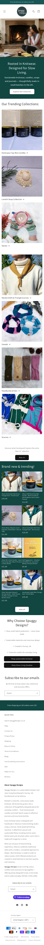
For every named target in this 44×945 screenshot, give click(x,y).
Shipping (8, 741)
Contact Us (9, 731)
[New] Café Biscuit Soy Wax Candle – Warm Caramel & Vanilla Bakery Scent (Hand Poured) (30, 496)
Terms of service (10, 940)
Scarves (5, 437)
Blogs (7, 756)
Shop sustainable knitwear (22, 659)
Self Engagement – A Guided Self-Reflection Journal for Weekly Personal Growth (31, 561)
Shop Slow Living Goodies (22, 665)
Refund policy (25, 937)
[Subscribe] (36, 693)
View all (22, 609)
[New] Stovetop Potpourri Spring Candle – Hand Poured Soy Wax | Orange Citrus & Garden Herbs (11, 594)
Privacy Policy (9, 736)
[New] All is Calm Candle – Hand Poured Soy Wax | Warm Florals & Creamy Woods (12, 561)
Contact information (34, 940)
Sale (6, 767)
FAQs (6, 726)
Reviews (7, 777)
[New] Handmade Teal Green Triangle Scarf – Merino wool (31, 528)
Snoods (5, 344)
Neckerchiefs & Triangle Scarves (15, 298)
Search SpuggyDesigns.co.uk (15, 721)
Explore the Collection (22, 92)
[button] (4, 11)
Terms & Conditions (12, 751)
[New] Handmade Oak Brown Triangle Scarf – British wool (11, 495)
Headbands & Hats (9, 391)
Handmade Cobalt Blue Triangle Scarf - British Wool (32, 593)
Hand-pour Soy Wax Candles (13, 153)
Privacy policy (35, 937)
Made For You (9, 772)
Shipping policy (21, 940)
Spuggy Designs (14, 937)
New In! (22, 457)
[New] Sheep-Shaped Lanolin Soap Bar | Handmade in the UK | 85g (11, 529)
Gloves (4, 245)
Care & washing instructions (15, 761)
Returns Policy (10, 746)
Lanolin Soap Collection (12, 199)
